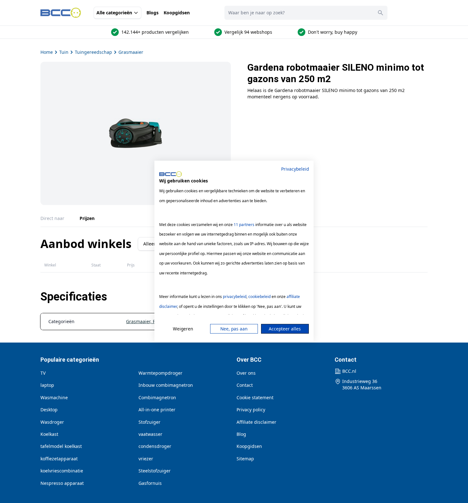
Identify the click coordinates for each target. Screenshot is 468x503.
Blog (241, 434)
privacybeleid (234, 296)
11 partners (244, 224)
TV (43, 373)
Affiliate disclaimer (256, 422)
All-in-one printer (156, 410)
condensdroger (154, 446)
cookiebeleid (259, 296)
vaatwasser (150, 434)
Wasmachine (54, 397)
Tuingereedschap (93, 52)
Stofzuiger (149, 422)
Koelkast (49, 434)
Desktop (49, 410)
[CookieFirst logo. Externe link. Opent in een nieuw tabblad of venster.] (170, 174)
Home (46, 52)
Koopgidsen (177, 13)
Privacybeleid (295, 169)
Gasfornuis (150, 483)
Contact (245, 385)
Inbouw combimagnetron (165, 385)
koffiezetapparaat (59, 459)
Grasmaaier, (139, 321)
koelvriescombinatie (61, 471)
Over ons (246, 373)
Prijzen (87, 218)
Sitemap (245, 459)
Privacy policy (251, 410)
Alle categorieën (114, 13)
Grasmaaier (130, 52)
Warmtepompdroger (160, 373)
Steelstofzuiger (154, 471)
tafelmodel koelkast (61, 446)
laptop (47, 385)
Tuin (63, 52)
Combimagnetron (157, 397)
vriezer (145, 459)
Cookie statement (255, 397)
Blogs (152, 13)
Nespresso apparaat (62, 483)
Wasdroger (52, 422)
